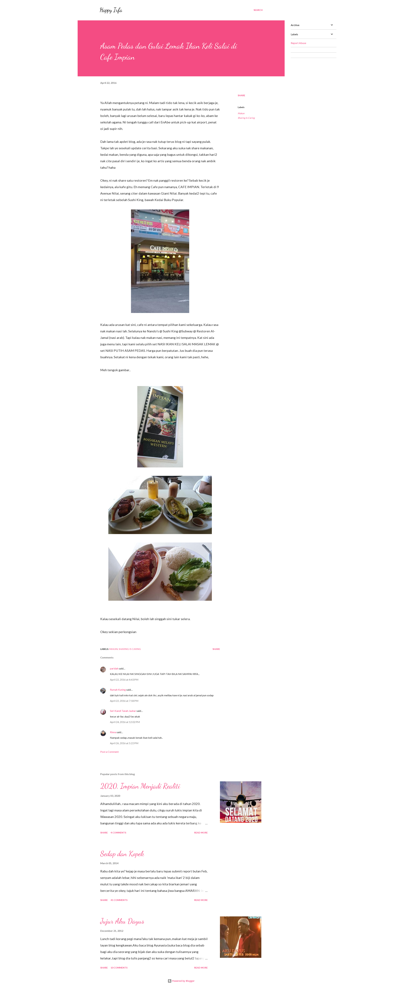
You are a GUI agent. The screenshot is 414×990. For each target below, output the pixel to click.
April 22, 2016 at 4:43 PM (124, 679)
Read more (201, 832)
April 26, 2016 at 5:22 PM (124, 743)
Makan (241, 113)
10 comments (119, 967)
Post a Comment (109, 751)
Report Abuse (298, 42)
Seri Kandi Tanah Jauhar (123, 710)
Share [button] (241, 95)
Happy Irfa (111, 9)
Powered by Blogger (183, 980)
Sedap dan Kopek (122, 853)
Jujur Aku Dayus (122, 921)
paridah (114, 668)
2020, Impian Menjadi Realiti (140, 786)
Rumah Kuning (118, 689)
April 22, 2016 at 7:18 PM (124, 700)
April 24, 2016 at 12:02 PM (125, 721)
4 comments (118, 832)
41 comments (119, 900)
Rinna (113, 732)
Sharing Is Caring (246, 117)
